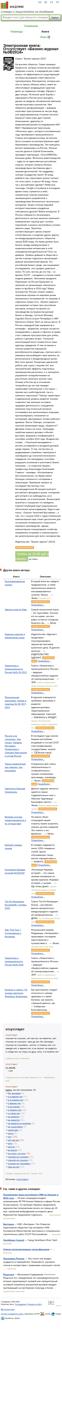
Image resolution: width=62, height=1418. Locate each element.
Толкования (31, 26)
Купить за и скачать (32, 556)
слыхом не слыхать (18, 1160)
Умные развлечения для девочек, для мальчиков (15, 767)
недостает (13, 1130)
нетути (11, 1146)
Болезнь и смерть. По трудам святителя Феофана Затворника (16, 993)
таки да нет (14, 1167)
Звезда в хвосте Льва (16, 609)
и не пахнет (14, 1106)
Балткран (8, 1224)
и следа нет (14, 1113)
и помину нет (15, 1110)
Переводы (16, 31)
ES (51, 2)
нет (9, 1136)
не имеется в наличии (19, 1123)
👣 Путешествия (7, 1309)
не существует (15, 1126)
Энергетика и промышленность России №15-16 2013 (16, 669)
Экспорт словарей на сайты (12, 1314)
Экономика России (13, 1258)
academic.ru (12, 5)
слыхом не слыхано (18, 1157)
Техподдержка (20, 1304)
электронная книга (40, 602)
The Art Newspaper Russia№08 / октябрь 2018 (16, 904)
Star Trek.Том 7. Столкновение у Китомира (13, 933)
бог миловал (14, 1093)
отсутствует (22, 1179)
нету (10, 1143)
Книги (45, 31)
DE (45, 2)
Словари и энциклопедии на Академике (27, 11)
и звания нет (14, 1103)
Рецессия (8, 1274)
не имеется (14, 1120)
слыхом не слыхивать (19, 1163)
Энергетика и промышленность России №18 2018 (14, 961)
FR (57, 2)
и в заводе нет (15, 1096)
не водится (13, 1116)
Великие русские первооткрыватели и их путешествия (15, 820)
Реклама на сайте (34, 1304)
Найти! (55, 17)
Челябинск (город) (13, 1240)
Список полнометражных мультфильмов (26, 1249)
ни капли (12, 1150)
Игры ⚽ (45, 37)
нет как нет (13, 1140)
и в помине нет (16, 1100)
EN (39, 2)
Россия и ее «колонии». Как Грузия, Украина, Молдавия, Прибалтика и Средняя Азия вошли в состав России (16, 746)
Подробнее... (38, 605)
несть (11, 1133)
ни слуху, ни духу (17, 1153)
